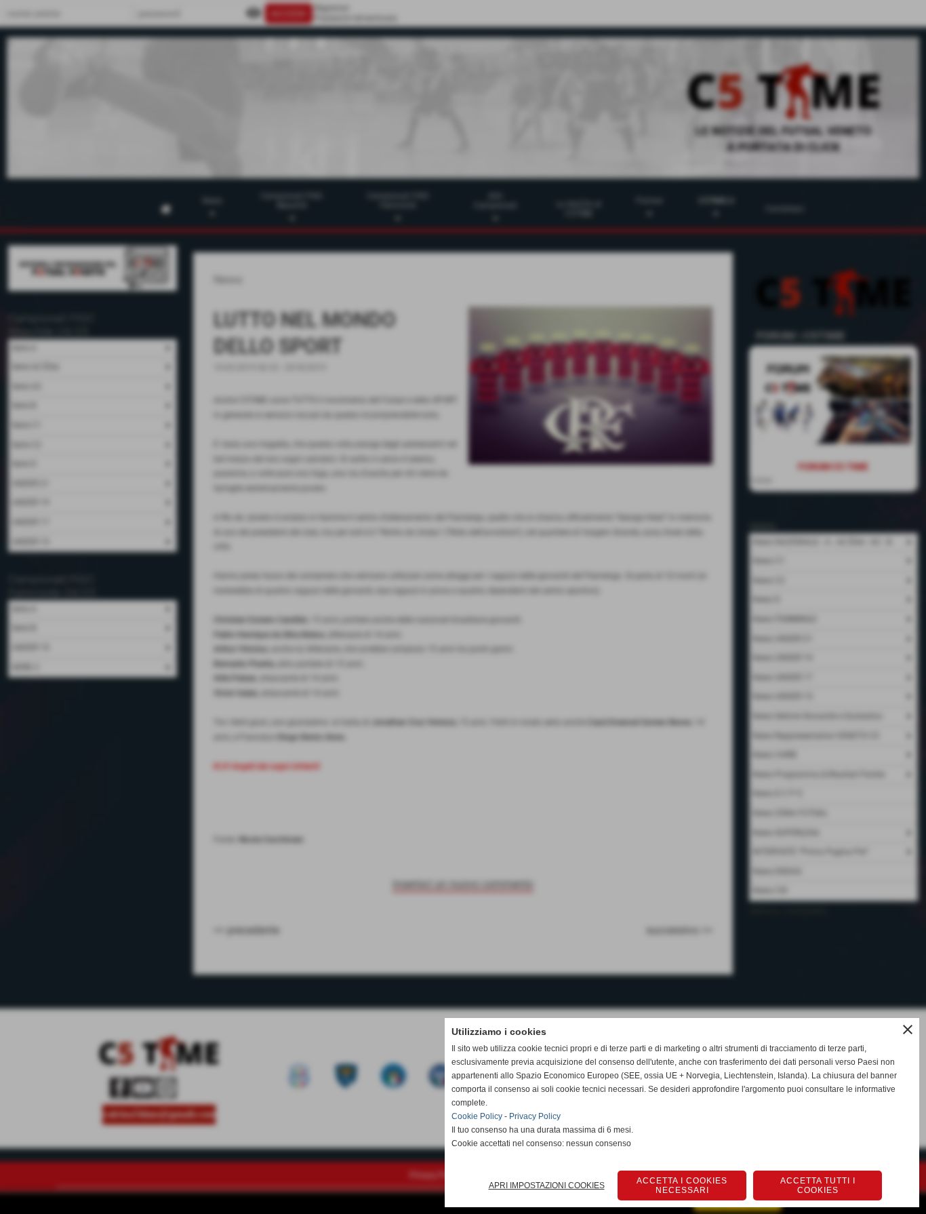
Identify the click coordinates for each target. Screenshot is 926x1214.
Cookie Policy (476, 1116)
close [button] (908, 1029)
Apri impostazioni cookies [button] (547, 1185)
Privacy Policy (535, 1116)
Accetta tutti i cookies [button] (817, 1185)
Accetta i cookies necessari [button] (682, 1185)
